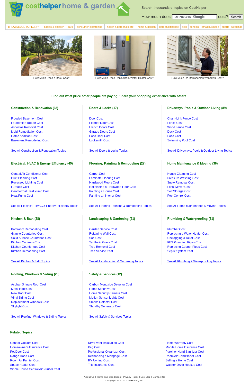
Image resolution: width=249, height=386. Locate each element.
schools (194, 26)
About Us (89, 377)
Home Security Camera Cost (108, 293)
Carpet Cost (97, 173)
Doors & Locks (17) (103, 108)
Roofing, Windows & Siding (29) (35, 274)
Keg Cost (94, 347)
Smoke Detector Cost (103, 302)
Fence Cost (174, 123)
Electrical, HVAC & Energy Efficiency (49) (42, 163)
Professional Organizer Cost (106, 351)
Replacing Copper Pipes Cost (187, 246)
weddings (236, 26)
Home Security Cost (102, 289)
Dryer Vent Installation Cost (106, 343)
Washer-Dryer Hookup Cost (184, 365)
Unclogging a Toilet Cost (183, 238)
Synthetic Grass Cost (103, 242)
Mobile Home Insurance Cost (185, 347)
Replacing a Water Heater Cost (187, 233)
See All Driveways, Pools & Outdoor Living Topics (199, 150)
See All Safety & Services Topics (110, 316)
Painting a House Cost (104, 191)
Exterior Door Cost (101, 123)
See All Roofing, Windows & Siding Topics (38, 316)
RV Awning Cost (98, 360)
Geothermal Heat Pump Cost (30, 191)
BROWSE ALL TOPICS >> (23, 26)
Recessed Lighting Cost (27, 182)
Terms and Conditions (109, 377)
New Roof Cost (21, 293)
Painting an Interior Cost (105, 195)
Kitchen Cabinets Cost (26, 242)
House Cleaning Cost (181, 173)
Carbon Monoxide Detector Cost (110, 284)
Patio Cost (174, 136)
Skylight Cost (19, 306)
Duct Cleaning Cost (24, 178)
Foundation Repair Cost (27, 123)
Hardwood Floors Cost (104, 182)
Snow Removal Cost (180, 182)
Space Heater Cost (22, 365)
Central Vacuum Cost (24, 343)
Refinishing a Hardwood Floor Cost (112, 187)
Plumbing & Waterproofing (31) (190, 219)
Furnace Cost (20, 187)
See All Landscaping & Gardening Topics (116, 261)
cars (70, 26)
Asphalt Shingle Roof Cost (28, 284)
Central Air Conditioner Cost (29, 173)
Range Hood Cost (22, 356)
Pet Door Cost (19, 351)
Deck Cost (174, 131)
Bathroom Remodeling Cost (29, 229)
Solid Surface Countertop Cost (31, 238)
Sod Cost (95, 238)
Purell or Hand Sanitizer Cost (185, 351)
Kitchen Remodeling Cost (28, 251)
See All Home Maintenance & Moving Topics (196, 206)
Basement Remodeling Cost (29, 140)
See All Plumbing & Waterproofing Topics (194, 261)
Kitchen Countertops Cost (28, 246)
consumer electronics (89, 26)
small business (210, 26)
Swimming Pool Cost (181, 140)
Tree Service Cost (101, 251)
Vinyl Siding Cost (22, 297)
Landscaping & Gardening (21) (112, 219)
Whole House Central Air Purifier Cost (35, 369)
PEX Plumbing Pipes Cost (184, 242)
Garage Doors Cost (102, 131)
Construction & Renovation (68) (34, 108)
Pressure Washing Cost (182, 178)
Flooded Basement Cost (27, 118)
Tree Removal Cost (102, 246)
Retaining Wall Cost (102, 233)
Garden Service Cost (103, 229)
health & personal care (120, 26)
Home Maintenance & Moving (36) (192, 163)
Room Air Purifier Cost (24, 360)
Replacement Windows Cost (30, 302)
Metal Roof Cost (21, 289)
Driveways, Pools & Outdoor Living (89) (197, 108)
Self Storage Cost (178, 191)
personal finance (169, 26)
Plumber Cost (176, 229)
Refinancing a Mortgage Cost (107, 356)
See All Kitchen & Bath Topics (30, 261)
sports (225, 26)
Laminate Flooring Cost (104, 178)
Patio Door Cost (99, 136)
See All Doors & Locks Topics (108, 150)
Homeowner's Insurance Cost (29, 347)
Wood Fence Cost (179, 127)
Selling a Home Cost (179, 360)
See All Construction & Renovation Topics (38, 150)
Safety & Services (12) (105, 274)
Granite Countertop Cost (27, 233)
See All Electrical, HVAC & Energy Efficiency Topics (44, 206)
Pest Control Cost (178, 195)
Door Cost (96, 118)
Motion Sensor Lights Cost (106, 297)
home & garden (147, 26)
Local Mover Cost (178, 187)
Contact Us (159, 377)
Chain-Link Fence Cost (182, 118)
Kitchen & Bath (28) (25, 219)
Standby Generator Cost (105, 306)
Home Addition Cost (24, 136)
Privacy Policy (130, 377)
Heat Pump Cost (22, 195)
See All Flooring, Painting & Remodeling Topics (120, 206)
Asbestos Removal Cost (27, 127)
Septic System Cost (180, 251)
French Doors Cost (101, 127)
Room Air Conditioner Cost (183, 356)
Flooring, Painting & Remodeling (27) (117, 163)
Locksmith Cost (99, 140)
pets (184, 26)
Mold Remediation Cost (26, 131)
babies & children (54, 26)
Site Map (146, 377)
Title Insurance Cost (101, 365)
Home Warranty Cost (179, 343)
